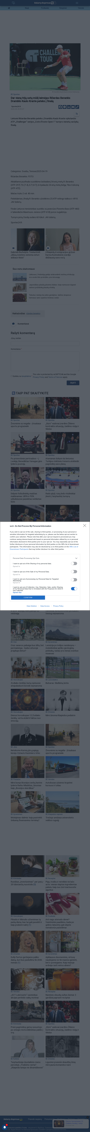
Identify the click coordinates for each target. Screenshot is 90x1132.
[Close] (85, 526)
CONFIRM (28, 597)
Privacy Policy (58, 606)
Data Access (45, 606)
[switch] (74, 563)
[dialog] (45, 566)
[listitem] (45, 558)
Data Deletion (32, 606)
